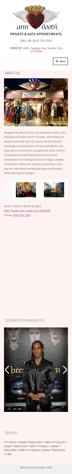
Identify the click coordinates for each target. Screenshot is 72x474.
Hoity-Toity (35, 441)
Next (64, 369)
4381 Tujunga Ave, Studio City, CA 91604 (42, 49)
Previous (7, 369)
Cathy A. (35, 449)
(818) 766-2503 (42, 41)
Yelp (47, 441)
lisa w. (13, 441)
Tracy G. (60, 441)
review (22, 441)
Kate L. (45, 445)
